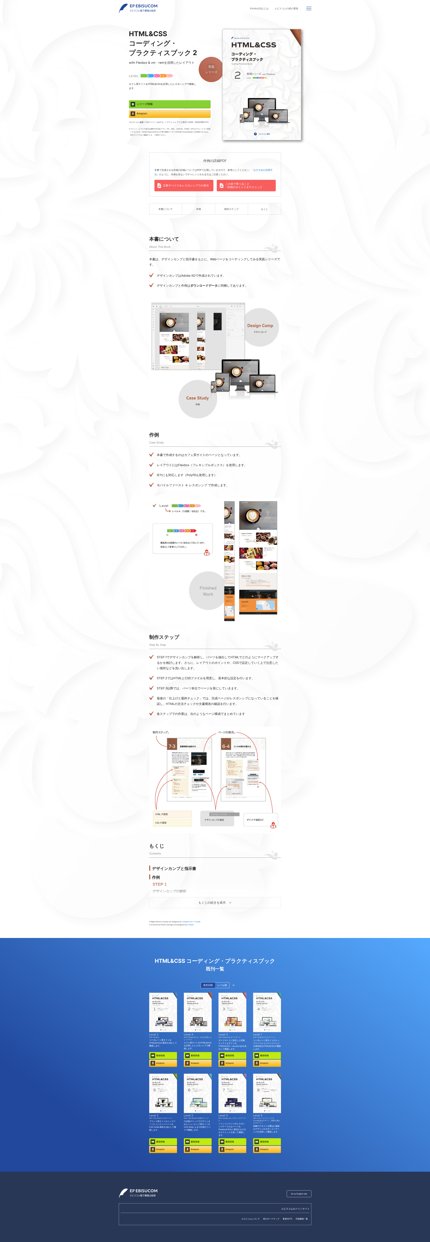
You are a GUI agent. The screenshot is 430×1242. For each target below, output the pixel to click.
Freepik (190, 925)
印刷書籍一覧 (302, 1218)
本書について (165, 209)
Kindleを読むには (259, 8)
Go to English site (299, 1193)
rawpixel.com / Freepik (191, 922)
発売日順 (208, 985)
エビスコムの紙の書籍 (286, 8)
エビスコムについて (250, 1218)
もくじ (264, 209)
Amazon (142, 113)
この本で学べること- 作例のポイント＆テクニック (243, 185)
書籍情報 (160, 1055)
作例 (198, 209)
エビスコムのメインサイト (295, 1208)
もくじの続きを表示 (212, 902)
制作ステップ (231, 209)
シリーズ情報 (145, 104)
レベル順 (222, 985)
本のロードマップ (271, 1218)
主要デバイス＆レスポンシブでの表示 (186, 185)
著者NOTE (287, 1218)
